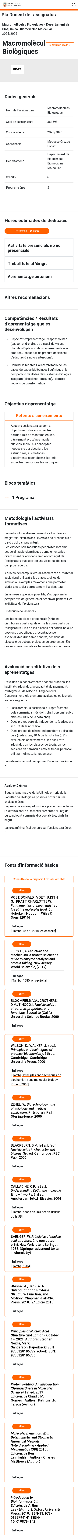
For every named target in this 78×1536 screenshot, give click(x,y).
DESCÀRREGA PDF (60, 45)
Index (17, 69)
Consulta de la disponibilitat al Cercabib (39, 879)
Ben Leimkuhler (22, 1455)
